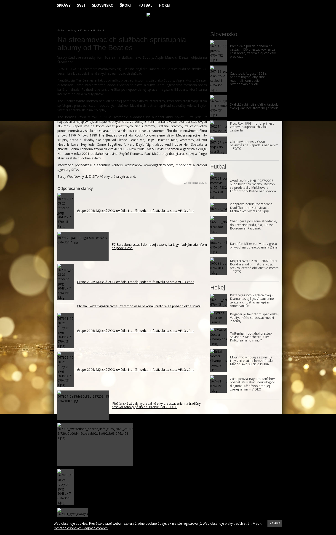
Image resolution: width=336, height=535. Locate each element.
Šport (126, 5)
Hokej (164, 5)
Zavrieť (275, 523)
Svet (81, 5)
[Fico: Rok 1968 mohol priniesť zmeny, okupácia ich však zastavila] (218, 126)
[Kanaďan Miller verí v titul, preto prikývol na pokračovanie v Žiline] (218, 245)
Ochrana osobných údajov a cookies (81, 528)
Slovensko (103, 5)
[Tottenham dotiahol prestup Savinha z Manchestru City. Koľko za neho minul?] (218, 337)
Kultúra (84, 30)
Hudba (97, 30)
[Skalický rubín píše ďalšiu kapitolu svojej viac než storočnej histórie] (218, 106)
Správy (64, 5)
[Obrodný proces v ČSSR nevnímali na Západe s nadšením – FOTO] (218, 145)
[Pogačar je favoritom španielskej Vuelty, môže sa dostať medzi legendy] (218, 318)
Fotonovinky (68, 30)
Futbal (145, 5)
